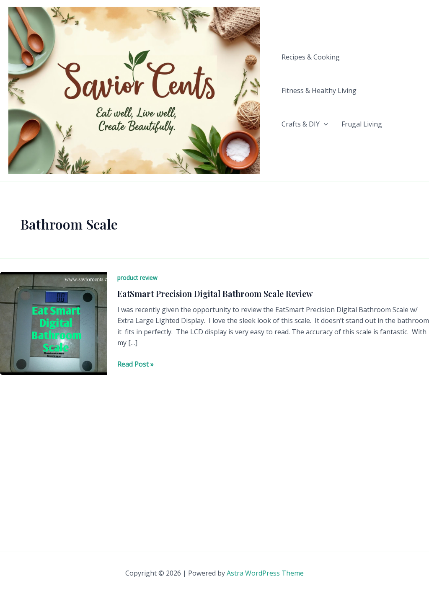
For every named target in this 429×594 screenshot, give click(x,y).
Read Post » (135, 364)
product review (137, 278)
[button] (324, 124)
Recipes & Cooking (311, 57)
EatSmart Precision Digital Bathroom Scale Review (215, 293)
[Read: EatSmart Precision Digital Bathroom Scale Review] (53, 322)
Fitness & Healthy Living (319, 90)
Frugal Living (361, 124)
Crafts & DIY (301, 124)
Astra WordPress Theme (265, 573)
